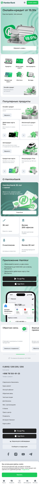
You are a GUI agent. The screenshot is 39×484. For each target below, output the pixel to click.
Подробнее (25, 469)
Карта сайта (6, 423)
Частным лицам (8, 397)
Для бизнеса (7, 401)
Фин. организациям (9, 405)
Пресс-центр (7, 412)
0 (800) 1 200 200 (11, 367)
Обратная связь (8, 393)
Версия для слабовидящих (21, 441)
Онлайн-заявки (32, 2)
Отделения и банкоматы (11, 382)
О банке (5, 408)
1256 (22, 367)
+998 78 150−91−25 (11, 374)
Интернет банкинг (9, 420)
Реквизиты (6, 416)
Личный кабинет (8, 390)
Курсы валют (7, 386)
